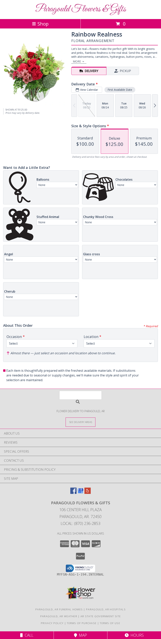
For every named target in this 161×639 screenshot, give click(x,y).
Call (28, 635)
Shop (43, 23)
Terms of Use (110, 623)
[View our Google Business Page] (80, 492)
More (77, 61)
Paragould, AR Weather (58, 616)
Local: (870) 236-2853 (80, 523)
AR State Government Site (100, 616)
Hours (136, 635)
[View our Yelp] (87, 492)
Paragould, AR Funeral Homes (59, 609)
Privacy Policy (52, 623)
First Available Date (120, 90)
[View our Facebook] (73, 492)
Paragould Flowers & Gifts (80, 9)
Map (82, 635)
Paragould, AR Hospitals (106, 609)
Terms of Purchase (81, 623)
